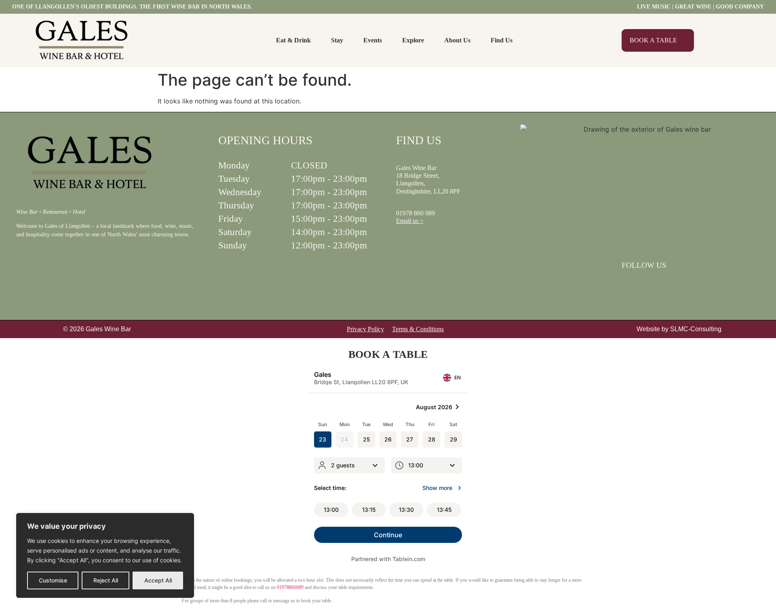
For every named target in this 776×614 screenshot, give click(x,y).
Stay (337, 40)
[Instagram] (654, 283)
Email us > (410, 220)
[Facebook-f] (633, 283)
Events (372, 40)
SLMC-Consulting (695, 329)
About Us (457, 40)
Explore (413, 40)
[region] (105, 555)
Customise (53, 580)
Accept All (158, 580)
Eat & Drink (293, 40)
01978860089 (290, 587)
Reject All (105, 580)
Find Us (501, 40)
